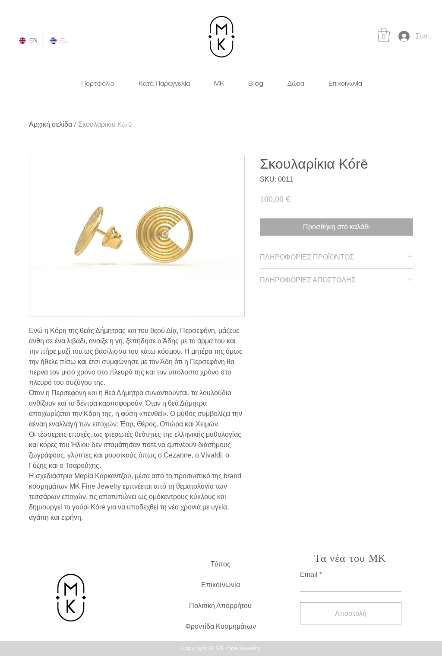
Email (309, 574)
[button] (384, 35)
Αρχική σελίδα (50, 124)
